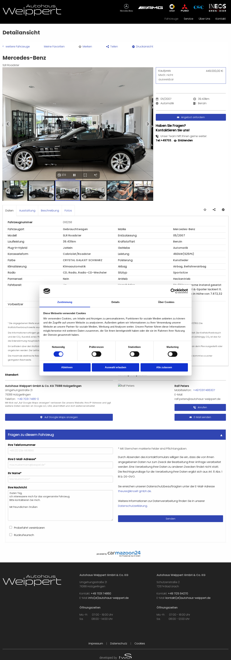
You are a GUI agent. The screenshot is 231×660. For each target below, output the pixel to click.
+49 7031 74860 (101, 593)
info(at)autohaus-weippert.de (108, 598)
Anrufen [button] (202, 407)
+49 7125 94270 (178, 593)
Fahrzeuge (171, 19)
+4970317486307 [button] (204, 390)
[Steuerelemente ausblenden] (95, 175)
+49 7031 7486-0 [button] (28, 399)
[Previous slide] (8, 124)
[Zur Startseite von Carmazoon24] (115, 553)
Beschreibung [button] (50, 210)
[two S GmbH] (115, 656)
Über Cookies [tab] (166, 302)
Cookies (139, 643)
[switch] (96, 354)
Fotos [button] (68, 210)
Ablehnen (67, 367)
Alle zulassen (164, 367)
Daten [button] (9, 210)
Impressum (96, 643)
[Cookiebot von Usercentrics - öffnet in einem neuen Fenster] (173, 290)
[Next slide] (148, 124)
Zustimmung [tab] (64, 302)
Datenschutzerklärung (132, 506)
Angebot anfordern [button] (193, 117)
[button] (85, 47)
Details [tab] (115, 302)
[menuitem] (171, 19)
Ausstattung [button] (27, 210)
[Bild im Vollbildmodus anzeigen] (85, 175)
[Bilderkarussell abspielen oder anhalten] (74, 175)
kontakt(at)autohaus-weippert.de (188, 598)
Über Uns (204, 19)
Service (188, 19)
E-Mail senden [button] (202, 417)
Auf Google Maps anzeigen (61, 417)
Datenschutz (118, 643)
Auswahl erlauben (115, 367)
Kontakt (221, 19)
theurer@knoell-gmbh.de (134, 491)
